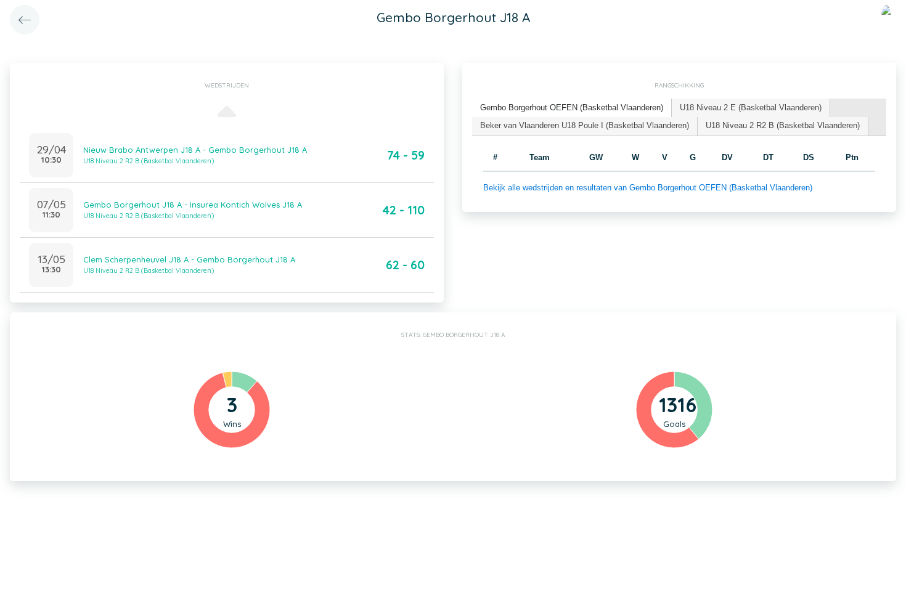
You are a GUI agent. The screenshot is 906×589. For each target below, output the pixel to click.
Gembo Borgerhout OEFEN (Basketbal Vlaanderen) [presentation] (571, 107)
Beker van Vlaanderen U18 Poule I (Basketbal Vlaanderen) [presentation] (584, 125)
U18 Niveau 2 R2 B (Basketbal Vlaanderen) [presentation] (783, 125)
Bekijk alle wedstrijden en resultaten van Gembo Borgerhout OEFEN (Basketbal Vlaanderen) (647, 187)
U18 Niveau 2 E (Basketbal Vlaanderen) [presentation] (751, 107)
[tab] (572, 108)
